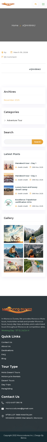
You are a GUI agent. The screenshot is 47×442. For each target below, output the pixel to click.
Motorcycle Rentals (10, 376)
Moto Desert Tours (10, 372)
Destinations (7, 350)
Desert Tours (7, 380)
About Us (5, 346)
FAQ (3, 354)
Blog (3, 358)
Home (15, 25)
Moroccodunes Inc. (25, 435)
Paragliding (7, 388)
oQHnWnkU (35, 69)
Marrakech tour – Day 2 (26, 176)
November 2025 (12, 100)
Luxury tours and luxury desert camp (26, 188)
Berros (23, 438)
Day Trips (6, 384)
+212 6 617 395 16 (14, 402)
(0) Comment (10, 57)
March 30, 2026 (20, 52)
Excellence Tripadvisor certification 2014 (26, 201)
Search (8, 132)
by (5, 52)
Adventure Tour (14, 120)
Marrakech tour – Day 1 (25, 163)
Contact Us (6, 342)
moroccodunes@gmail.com (19, 408)
